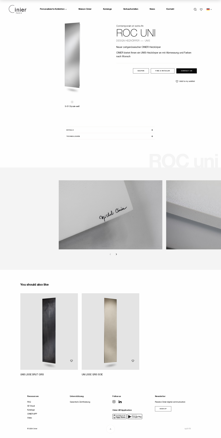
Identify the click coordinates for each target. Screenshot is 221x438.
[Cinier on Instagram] (113, 402)
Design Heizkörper (128, 41)
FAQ (29, 402)
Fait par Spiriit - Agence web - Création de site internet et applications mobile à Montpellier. (187, 429)
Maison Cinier (85, 9)
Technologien (73, 136)
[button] (72, 102)
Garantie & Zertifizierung (80, 402)
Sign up (163, 409)
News (152, 9)
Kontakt (170, 9)
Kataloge (107, 9)
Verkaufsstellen (130, 9)
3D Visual (31, 406)
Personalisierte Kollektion (52, 9)
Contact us (186, 71)
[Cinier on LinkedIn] (120, 402)
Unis (147, 41)
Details (70, 130)
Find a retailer (162, 71)
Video (29, 418)
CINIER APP (32, 414)
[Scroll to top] (110, 429)
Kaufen (141, 71)
